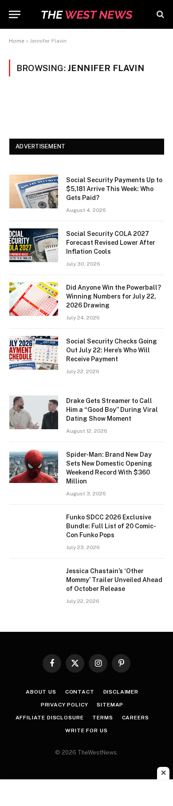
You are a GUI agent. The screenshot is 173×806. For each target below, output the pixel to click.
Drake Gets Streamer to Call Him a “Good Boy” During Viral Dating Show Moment (112, 409)
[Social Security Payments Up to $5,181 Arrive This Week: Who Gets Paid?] (33, 191)
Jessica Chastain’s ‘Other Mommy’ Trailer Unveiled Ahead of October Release (114, 579)
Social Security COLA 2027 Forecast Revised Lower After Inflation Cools (110, 242)
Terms (102, 717)
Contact (79, 692)
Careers (135, 717)
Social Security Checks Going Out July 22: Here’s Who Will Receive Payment (111, 350)
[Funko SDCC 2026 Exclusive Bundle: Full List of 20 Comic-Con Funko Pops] (33, 529)
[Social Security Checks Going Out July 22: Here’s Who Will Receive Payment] (33, 353)
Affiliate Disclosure (50, 717)
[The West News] (86, 14)
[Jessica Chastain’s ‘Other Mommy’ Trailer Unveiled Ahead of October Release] (33, 582)
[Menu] (14, 14)
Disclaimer (120, 692)
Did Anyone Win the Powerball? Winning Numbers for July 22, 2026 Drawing (113, 296)
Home (16, 41)
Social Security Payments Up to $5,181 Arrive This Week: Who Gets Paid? (114, 188)
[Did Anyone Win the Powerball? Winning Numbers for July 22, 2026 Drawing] (33, 299)
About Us (41, 692)
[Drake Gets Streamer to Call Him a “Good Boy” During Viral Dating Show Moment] (33, 412)
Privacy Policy (64, 705)
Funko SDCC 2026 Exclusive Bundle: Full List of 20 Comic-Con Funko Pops (111, 526)
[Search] (159, 14)
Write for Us (86, 730)
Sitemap (110, 705)
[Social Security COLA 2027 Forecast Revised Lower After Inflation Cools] (33, 245)
